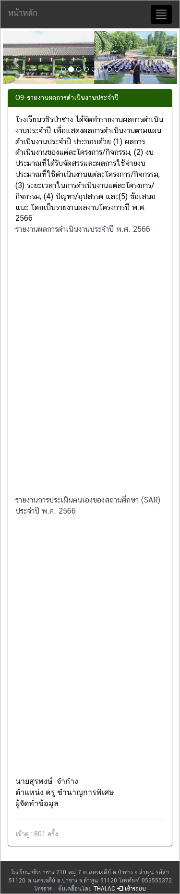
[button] (16, 57)
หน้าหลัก (22, 13)
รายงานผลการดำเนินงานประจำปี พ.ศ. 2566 (82, 229)
